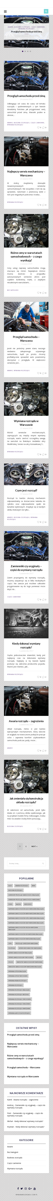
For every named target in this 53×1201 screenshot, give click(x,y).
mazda (18, 904)
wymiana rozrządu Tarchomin (19, 999)
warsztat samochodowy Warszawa (29, 962)
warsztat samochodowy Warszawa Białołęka (24, 967)
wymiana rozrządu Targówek (19, 1004)
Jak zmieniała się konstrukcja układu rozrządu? (26, 800)
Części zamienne (37, 123)
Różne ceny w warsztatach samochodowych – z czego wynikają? (26, 256)
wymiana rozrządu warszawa (19, 1008)
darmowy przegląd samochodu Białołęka (23, 895)
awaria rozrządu (21, 886)
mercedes (27, 904)
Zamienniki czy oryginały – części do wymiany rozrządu (26, 567)
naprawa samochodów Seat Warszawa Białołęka (25, 923)
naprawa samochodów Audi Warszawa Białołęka (26, 909)
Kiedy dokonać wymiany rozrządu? (26, 645)
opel (10, 943)
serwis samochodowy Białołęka (20, 953)
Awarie (10, 123)
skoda (39, 957)
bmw (33, 886)
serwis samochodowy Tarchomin (20, 957)
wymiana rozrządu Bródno (18, 994)
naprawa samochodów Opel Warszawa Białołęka (26, 918)
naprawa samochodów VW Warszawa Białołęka (25, 934)
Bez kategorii (13, 290)
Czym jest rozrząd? (26, 490)
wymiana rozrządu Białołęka (18, 990)
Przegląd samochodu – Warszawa (26, 338)
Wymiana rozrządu (26, 28)
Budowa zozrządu (22, 123)
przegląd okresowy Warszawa (27, 943)
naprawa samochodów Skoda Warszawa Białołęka (23, 928)
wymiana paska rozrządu (17, 981)
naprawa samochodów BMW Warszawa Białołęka (25, 913)
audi (10, 886)
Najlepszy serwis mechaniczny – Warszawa (26, 30)
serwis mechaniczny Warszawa (30, 948)
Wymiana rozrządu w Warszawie (26, 422)
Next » (34, 846)
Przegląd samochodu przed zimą (26, 95)
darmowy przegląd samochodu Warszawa (23, 900)
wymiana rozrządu (15, 985)
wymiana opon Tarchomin (17, 976)
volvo (10, 962)
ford (10, 904)
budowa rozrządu (15, 890)
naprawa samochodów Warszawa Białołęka (24, 939)
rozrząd (11, 948)
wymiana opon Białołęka (17, 971)
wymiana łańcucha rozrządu (19, 1013)
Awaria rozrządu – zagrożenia (26, 721)
